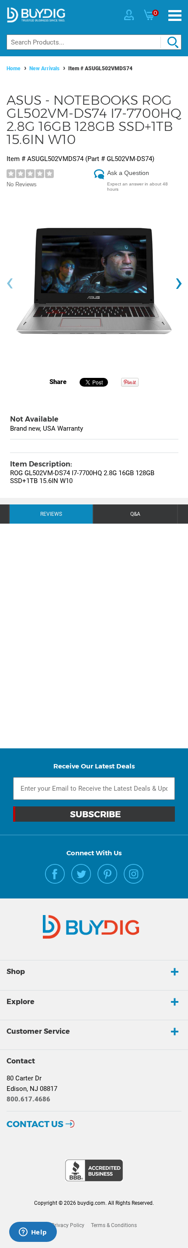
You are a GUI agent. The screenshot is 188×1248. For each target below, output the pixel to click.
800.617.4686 (28, 1099)
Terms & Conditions (114, 1225)
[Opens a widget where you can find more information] (33, 1233)
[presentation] (10, 283)
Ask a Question (128, 172)
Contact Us (35, 1124)
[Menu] (174, 15)
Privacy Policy (67, 1225)
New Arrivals (44, 68)
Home (14, 68)
